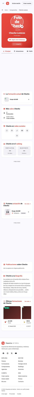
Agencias (4, 369)
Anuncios (21, 369)
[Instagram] (7, 353)
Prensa (20, 379)
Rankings (21, 366)
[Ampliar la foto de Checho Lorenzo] (17, 21)
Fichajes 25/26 (22, 364)
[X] (12, 353)
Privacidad (12, 394)
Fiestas (4, 361)
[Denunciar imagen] (22, 26)
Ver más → (28, 203)
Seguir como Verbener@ (18, 39)
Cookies (19, 394)
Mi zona (4, 381)
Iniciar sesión (16, 3)
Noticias (20, 361)
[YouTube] (16, 353)
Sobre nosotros (22, 376)
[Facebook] (3, 353)
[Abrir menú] (3, 3)
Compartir (18, 44)
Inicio (6, 10)
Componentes (13, 10)
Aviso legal (4, 394)
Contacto (21, 381)
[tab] (7, 51)
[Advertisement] (17, 73)
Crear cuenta (27, 3)
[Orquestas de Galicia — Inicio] (7, 3)
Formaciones (5, 364)
